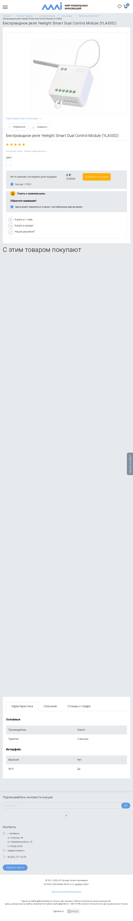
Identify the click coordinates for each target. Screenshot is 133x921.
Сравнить (42, 126)
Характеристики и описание (22, 118)
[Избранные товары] (119, 6)
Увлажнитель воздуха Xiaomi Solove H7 (29, 538)
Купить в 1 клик (24, 219)
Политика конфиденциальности (66, 891)
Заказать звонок (15, 867)
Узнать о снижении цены (31, 193)
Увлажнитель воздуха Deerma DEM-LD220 (30, 290)
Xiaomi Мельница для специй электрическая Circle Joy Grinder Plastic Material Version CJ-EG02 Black (63, 601)
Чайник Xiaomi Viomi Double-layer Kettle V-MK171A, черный (39, 353)
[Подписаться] (125, 806)
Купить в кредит (24, 225)
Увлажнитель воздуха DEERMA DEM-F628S (30, 413)
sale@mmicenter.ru (16, 850)
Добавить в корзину (96, 176)
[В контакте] (66, 816)
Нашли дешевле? (25, 231)
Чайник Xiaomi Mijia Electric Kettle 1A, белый (31, 476)
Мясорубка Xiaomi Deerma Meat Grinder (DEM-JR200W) (37, 663)
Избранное (19, 126)
